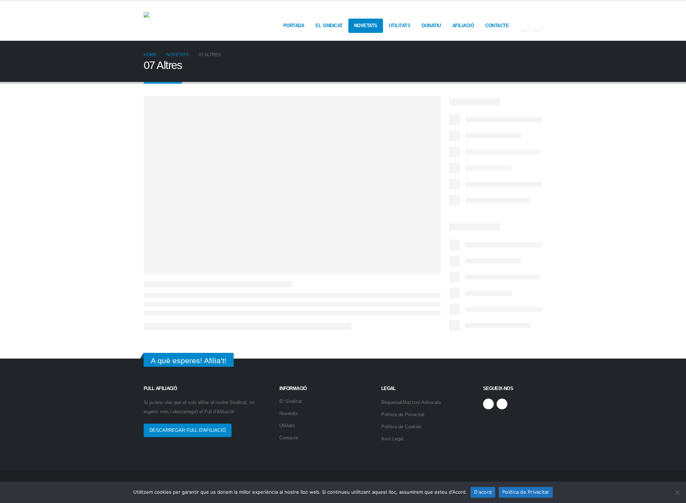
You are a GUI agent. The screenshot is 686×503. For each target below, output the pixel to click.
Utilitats (400, 25)
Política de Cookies (401, 426)
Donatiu (431, 25)
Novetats (365, 25)
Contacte (497, 25)
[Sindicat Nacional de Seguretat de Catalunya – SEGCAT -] (197, 21)
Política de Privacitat (402, 414)
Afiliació (463, 25)
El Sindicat (329, 25)
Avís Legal (392, 439)
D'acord (483, 492)
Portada (293, 25)
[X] (525, 26)
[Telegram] (537, 26)
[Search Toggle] (539, 11)
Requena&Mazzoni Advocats (411, 402)
